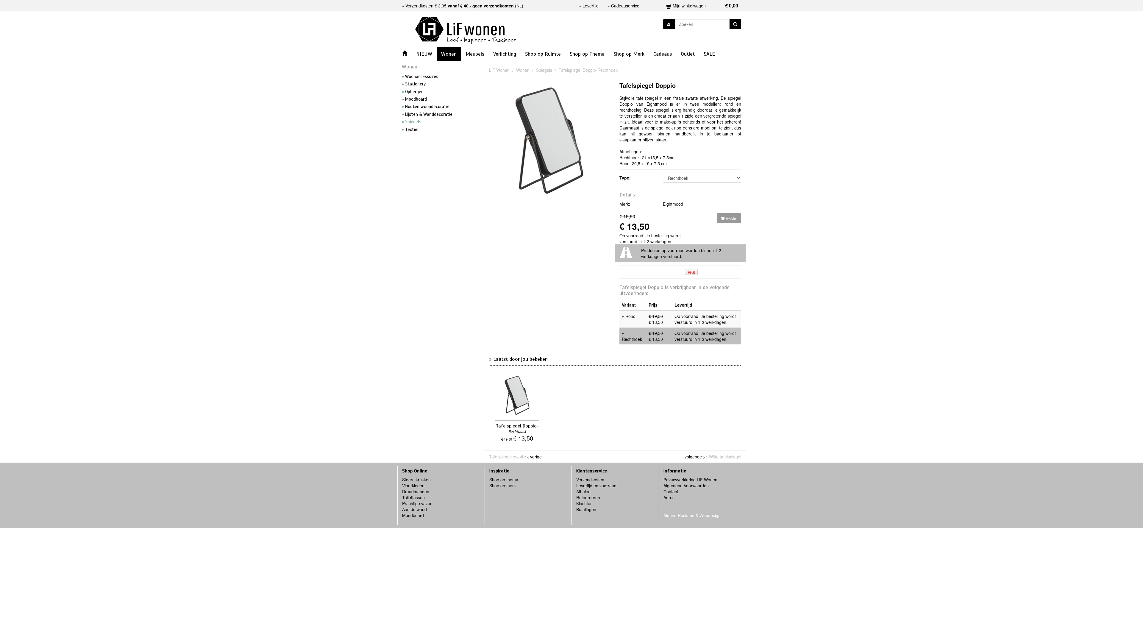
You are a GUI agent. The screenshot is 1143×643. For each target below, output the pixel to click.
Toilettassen (413, 497)
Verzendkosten (590, 480)
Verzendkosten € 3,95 (459, 6)
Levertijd (591, 6)
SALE (709, 54)
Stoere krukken (416, 480)
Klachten (584, 503)
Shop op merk (502, 486)
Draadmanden (415, 491)
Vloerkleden (413, 486)
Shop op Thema (587, 54)
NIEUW (424, 54)
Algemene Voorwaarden (686, 486)
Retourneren (588, 497)
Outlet (688, 54)
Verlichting (504, 54)
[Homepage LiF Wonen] (465, 29)
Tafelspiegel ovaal (506, 457)
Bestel (730, 218)
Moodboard (413, 515)
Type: (625, 178)
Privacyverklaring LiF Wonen (690, 480)
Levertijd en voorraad (596, 486)
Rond (630, 316)
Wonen (449, 54)
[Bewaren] (669, 24)
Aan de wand (414, 509)
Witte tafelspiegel (725, 457)
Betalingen (586, 509)
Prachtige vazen (417, 503)
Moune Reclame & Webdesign (692, 515)
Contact (670, 491)
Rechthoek (632, 339)
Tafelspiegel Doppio (647, 85)
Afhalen (583, 491)
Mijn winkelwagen (705, 5)
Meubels (475, 54)
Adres (668, 497)
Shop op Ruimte (543, 54)
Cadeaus (662, 54)
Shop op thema (503, 480)
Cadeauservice (625, 6)
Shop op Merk (628, 54)
